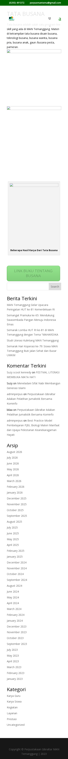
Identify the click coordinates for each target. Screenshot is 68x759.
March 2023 (14, 667)
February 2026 (15, 486)
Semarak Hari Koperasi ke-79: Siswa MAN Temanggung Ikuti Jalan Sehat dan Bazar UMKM (32, 350)
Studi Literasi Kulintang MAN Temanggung (33, 340)
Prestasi (12, 719)
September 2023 (17, 644)
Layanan (12, 713)
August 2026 (14, 452)
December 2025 (16, 498)
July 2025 (12, 527)
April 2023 (13, 661)
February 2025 (15, 550)
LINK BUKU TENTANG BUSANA (33, 273)
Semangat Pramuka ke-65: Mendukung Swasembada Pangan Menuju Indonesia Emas (31, 319)
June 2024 (13, 591)
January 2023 (15, 679)
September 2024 (17, 580)
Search (55, 286)
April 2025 (13, 545)
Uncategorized (16, 725)
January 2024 (15, 620)
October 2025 (15, 510)
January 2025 (15, 556)
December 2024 (16, 562)
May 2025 (13, 539)
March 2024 (14, 609)
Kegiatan (12, 707)
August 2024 (14, 585)
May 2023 (13, 655)
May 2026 (13, 469)
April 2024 (13, 603)
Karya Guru (13, 696)
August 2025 (14, 521)
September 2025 (17, 516)
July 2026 (12, 457)
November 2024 (17, 568)
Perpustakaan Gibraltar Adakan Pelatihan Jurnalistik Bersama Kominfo (31, 398)
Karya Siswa (14, 701)
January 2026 (15, 492)
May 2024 (13, 597)
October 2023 (15, 638)
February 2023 (15, 673)
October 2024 (15, 574)
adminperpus (15, 394)
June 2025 (13, 533)
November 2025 (17, 504)
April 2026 (13, 475)
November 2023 (17, 632)
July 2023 (12, 649)
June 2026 (13, 463)
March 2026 (14, 481)
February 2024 (15, 615)
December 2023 (16, 626)
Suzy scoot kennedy (19, 372)
